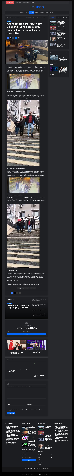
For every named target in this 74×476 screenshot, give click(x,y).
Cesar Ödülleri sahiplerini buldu (39, 376)
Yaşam (46, 12)
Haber (27, 12)
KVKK (40, 474)
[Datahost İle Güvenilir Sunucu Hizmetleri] (54, 69)
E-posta (8, 404)
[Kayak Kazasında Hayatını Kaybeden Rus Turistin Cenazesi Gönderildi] (53, 33)
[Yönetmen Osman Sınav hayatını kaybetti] (13, 366)
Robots (35, 468)
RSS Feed (31, 468)
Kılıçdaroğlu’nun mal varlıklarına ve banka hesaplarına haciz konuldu (61, 39)
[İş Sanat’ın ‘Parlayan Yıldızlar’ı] (26, 366)
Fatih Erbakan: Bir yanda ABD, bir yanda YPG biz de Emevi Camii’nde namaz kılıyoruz (62, 28)
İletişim (51, 12)
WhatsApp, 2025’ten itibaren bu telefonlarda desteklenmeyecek (32, 445)
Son (58, 17)
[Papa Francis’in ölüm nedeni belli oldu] (63, 69)
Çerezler (37, 474)
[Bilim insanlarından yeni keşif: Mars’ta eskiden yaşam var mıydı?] (25, 433)
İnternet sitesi (29, 404)
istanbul (33, 288)
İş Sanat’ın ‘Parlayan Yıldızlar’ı (26, 369)
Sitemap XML (27, 468)
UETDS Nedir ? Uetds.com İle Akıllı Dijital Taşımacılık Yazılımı (54, 62)
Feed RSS (38, 468)
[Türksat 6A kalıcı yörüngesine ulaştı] (25, 428)
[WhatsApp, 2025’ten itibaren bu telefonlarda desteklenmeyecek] (25, 445)
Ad (8, 399)
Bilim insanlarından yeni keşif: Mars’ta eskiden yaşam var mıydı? (32, 433)
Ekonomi (32, 12)
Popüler (52, 17)
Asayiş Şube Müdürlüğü (24, 288)
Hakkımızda (24, 474)
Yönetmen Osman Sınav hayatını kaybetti (11, 371)
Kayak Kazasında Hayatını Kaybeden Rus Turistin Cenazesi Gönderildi (61, 34)
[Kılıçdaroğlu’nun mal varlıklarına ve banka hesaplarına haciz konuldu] (53, 39)
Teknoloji (41, 12)
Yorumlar (65, 17)
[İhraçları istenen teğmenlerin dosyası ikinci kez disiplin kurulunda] (53, 23)
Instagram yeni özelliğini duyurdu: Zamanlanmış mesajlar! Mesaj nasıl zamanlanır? (32, 439)
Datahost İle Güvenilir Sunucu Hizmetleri (53, 73)
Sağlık (36, 12)
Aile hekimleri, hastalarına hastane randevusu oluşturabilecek (18, 307)
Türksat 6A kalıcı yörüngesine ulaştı (32, 427)
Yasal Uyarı (50, 474)
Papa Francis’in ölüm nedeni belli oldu (62, 73)
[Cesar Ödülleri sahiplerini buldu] (40, 368)
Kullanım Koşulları (44, 474)
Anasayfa (22, 12)
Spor (39, 461)
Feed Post (47, 468)
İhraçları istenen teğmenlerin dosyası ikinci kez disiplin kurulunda (61, 23)
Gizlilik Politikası (32, 474)
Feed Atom (43, 468)
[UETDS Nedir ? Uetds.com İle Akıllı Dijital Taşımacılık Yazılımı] (54, 57)
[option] (26, 308)
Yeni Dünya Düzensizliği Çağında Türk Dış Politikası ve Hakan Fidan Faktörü (26, 2)
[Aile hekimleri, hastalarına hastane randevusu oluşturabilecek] (53, 44)
